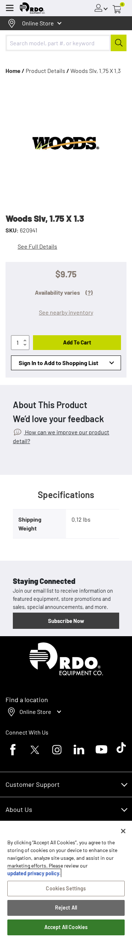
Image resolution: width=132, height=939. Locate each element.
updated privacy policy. (33, 873)
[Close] (123, 831)
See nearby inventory (66, 312)
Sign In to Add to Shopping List (58, 362)
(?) (89, 292)
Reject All (66, 907)
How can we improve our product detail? (61, 436)
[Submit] (118, 43)
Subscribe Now (66, 620)
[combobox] (66, 43)
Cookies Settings (66, 888)
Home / (15, 70)
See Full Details (37, 246)
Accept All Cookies (66, 927)
